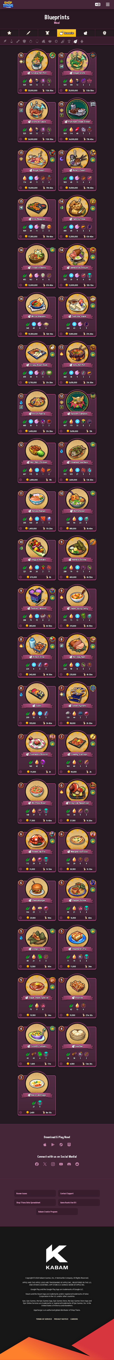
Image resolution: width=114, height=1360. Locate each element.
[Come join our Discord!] (69, 1164)
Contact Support (67, 1193)
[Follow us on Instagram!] (52, 1164)
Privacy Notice (61, 1319)
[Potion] (11, 41)
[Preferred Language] (98, 4)
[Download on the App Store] (44, 1144)
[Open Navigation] (108, 4)
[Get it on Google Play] (52, 1144)
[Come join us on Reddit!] (77, 1164)
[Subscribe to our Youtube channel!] (61, 1164)
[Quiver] (63, 41)
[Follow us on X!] (44, 1164)
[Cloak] (43, 41)
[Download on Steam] (61, 1144)
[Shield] (24, 41)
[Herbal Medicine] (5, 41)
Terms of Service (44, 1319)
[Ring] (31, 41)
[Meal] (75, 41)
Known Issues (21, 1193)
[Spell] (18, 41)
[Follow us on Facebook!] (36, 1164)
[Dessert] (82, 41)
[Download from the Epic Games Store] (69, 1144)
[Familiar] (50, 41)
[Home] (9, 4)
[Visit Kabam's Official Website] (57, 1257)
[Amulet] (37, 41)
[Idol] (69, 41)
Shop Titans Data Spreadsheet (28, 1202)
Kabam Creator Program (47, 1211)
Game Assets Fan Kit (68, 1202)
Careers (74, 1319)
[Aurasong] (56, 41)
